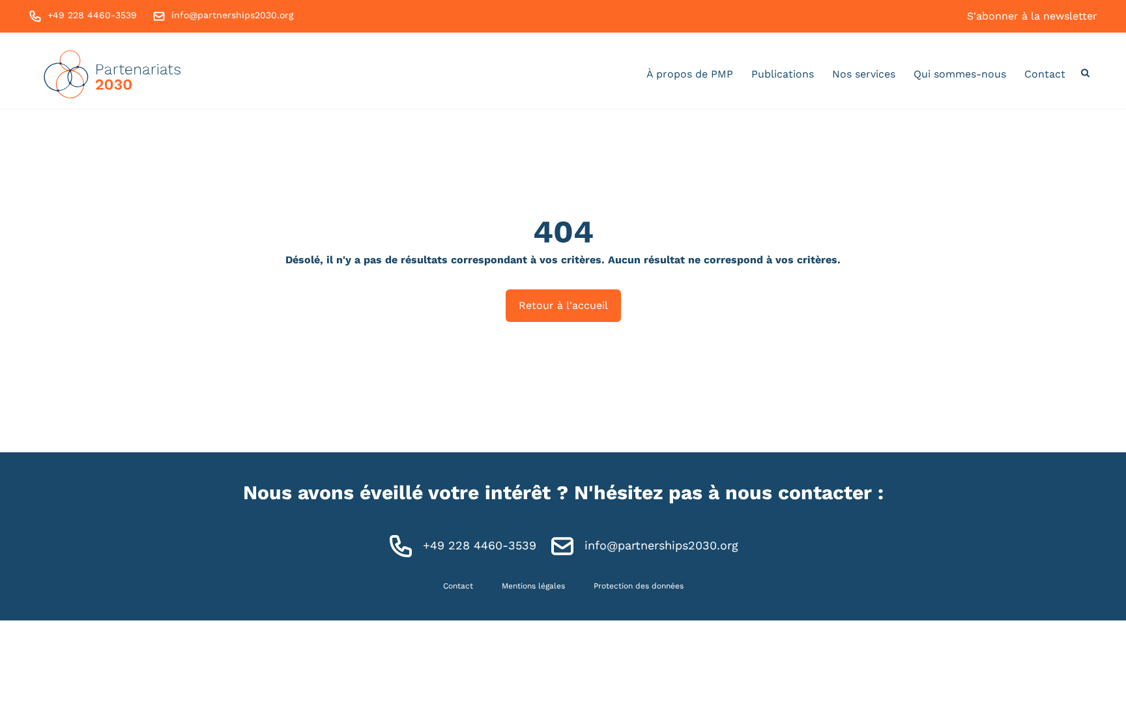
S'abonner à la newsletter (1032, 16)
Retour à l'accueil (563, 305)
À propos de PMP (689, 74)
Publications (782, 74)
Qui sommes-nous (960, 74)
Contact (1044, 74)
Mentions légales (533, 585)
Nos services (863, 74)
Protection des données (639, 585)
